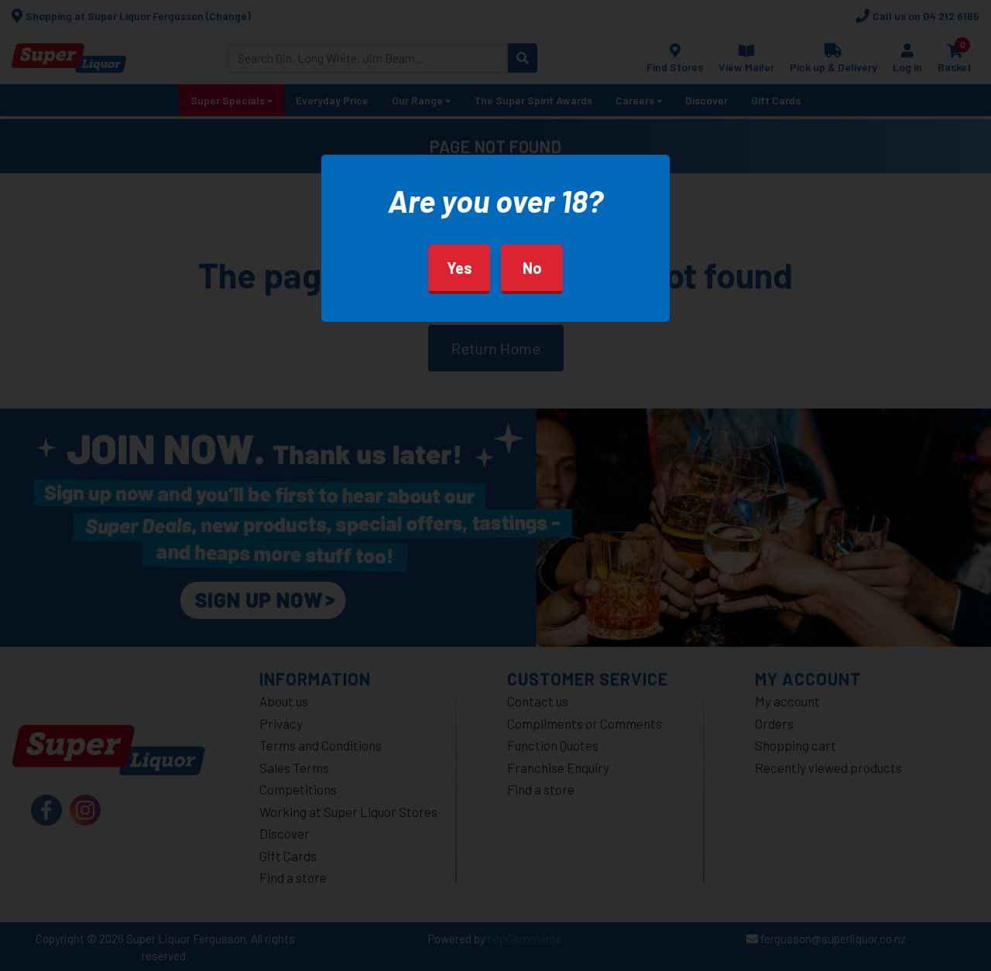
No (532, 267)
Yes (459, 267)
